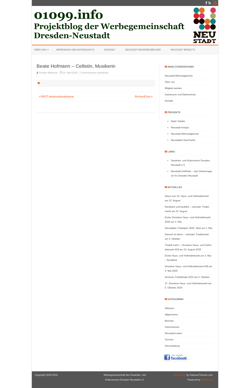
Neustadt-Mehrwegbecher (143, 49)
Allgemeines (171, 314)
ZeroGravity (179, 375)
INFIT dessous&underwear (57, 96)
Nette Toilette (178, 121)
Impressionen (172, 327)
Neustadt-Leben (173, 333)
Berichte (169, 320)
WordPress (206, 379)
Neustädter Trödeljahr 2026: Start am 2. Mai (188, 228)
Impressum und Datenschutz (75, 49)
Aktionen (169, 308)
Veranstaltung (172, 345)
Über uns (40, 49)
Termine (169, 339)
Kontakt (109, 49)
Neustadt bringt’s (183, 49)
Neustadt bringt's (180, 127)
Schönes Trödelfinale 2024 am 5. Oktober (187, 277)
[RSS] (209, 3)
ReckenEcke (143, 96)
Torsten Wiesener (48, 72)
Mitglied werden (173, 88)
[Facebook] (206, 3)
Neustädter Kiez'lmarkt (183, 140)
